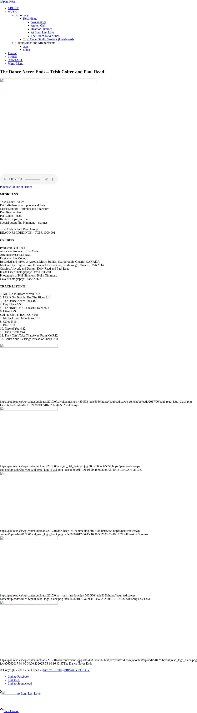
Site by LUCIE (52, 670)
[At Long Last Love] (29, 539)
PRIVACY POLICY (77, 670)
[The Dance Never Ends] (29, 603)
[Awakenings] (29, 346)
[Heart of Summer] (28, 474)
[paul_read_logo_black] (8, 1)
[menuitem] (102, 8)
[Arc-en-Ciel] (29, 409)
